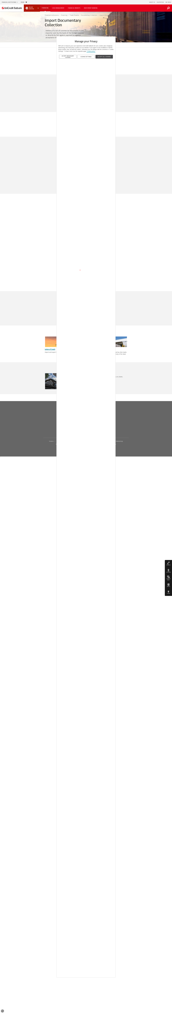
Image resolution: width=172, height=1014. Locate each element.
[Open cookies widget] (2, 1011)
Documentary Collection (89, 15)
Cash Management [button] (58, 8)
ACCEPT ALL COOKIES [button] (104, 56)
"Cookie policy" (91, 51)
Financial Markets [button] (74, 8)
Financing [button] (45, 8)
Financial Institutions (9, 2)
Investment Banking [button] (91, 8)
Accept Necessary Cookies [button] (68, 56)
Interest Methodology (117, 441)
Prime (23, 2)
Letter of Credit (50, 349)
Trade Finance (74, 15)
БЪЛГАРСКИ (160, 2)
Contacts (51, 441)
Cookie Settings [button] (85, 56)
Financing (64, 15)
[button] (168, 2)
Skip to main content (140, 2)
